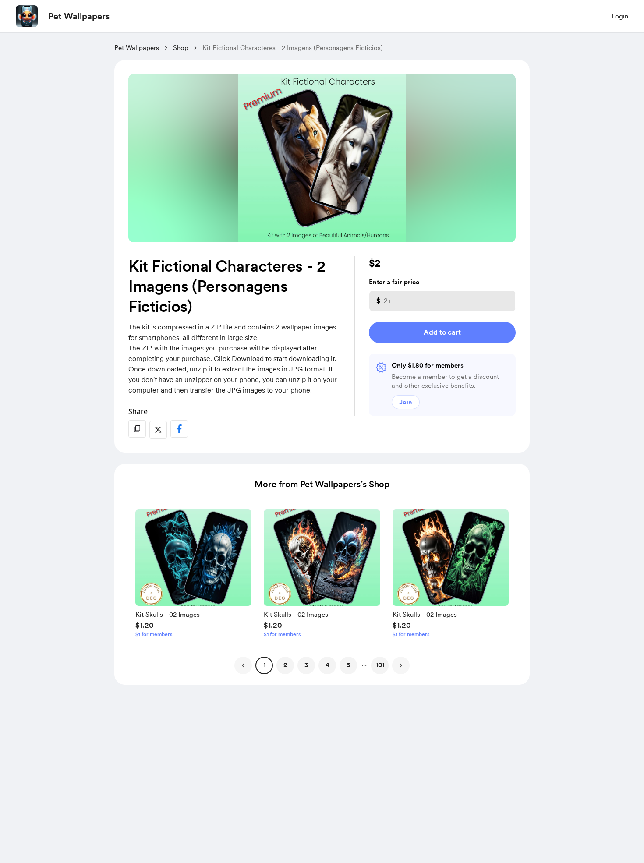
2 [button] (285, 665)
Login (620, 16)
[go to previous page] (243, 665)
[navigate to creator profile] (27, 16)
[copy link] (137, 429)
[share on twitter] (158, 430)
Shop (180, 48)
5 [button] (348, 665)
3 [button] (306, 665)
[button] (193, 575)
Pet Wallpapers (79, 16)
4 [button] (327, 665)
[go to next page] (401, 665)
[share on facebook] (179, 429)
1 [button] (264, 665)
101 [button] (380, 665)
